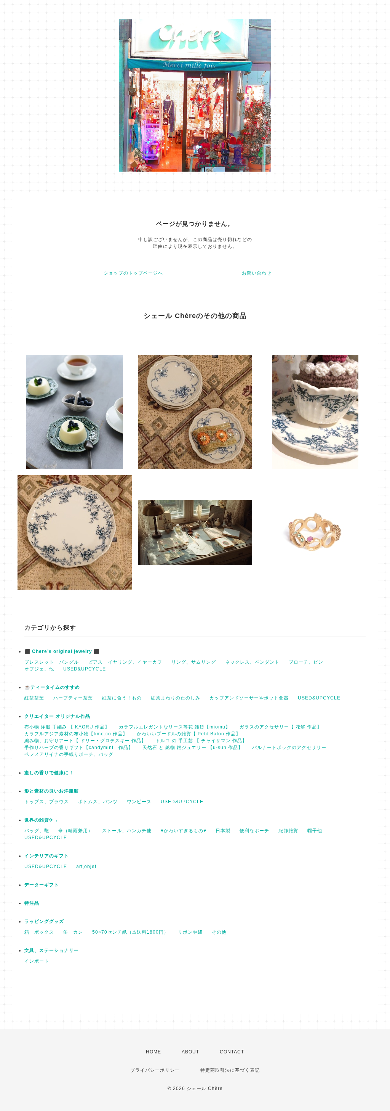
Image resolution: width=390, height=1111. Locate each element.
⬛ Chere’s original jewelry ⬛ (62, 651)
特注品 (31, 903)
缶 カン (73, 932)
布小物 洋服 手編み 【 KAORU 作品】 (67, 727)
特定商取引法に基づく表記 (230, 1070)
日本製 (223, 830)
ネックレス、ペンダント (252, 662)
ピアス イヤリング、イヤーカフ (125, 662)
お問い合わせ (257, 273)
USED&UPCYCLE (84, 669)
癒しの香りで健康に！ (49, 772)
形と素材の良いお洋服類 (51, 791)
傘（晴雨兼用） (75, 830)
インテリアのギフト (46, 856)
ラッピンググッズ (44, 921)
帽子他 (314, 830)
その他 (219, 932)
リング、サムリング (193, 662)
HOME (153, 1052)
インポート (36, 961)
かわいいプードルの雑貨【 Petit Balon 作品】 (189, 733)
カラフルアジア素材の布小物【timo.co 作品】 (76, 733)
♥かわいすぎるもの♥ (183, 830)
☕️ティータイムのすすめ (52, 687)
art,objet (86, 866)
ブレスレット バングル (51, 662)
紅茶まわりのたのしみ (175, 698)
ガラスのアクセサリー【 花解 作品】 (281, 727)
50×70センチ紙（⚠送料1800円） (130, 932)
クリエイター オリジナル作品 (57, 716)
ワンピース (139, 801)
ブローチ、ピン (306, 662)
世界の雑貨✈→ (41, 820)
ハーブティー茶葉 (73, 698)
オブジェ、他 (39, 669)
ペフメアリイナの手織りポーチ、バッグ (68, 754)
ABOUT (190, 1052)
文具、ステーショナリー (51, 950)
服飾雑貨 (288, 830)
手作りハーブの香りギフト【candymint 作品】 (78, 747)
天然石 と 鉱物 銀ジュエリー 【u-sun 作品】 (192, 747)
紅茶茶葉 (34, 698)
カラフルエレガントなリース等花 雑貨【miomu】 (174, 727)
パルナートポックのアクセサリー (289, 747)
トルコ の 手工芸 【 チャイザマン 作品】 (201, 740)
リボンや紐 (190, 932)
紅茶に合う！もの (122, 698)
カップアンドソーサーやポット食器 (249, 698)
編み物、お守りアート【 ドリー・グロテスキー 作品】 (85, 740)
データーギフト (41, 885)
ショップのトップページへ (133, 273)
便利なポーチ (254, 830)
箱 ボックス (39, 932)
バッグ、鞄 (36, 830)
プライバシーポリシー (155, 1070)
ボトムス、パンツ (98, 801)
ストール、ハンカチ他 (127, 830)
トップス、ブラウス (46, 801)
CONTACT (232, 1052)
